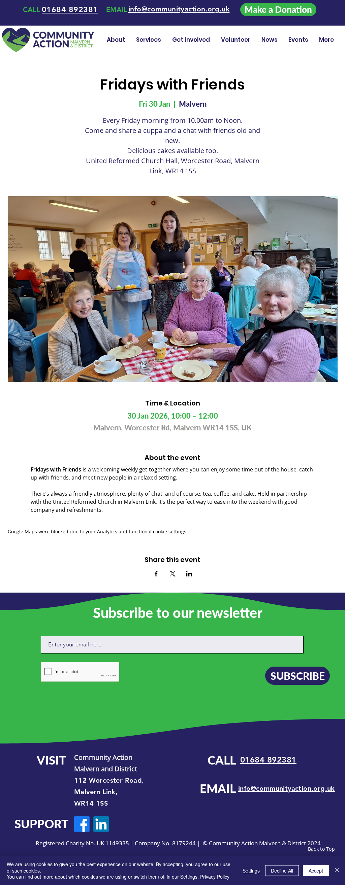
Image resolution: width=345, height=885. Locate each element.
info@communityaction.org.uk (286, 788)
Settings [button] (251, 870)
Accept (316, 870)
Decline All (282, 870)
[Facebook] (82, 824)
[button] (236, 39)
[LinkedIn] (101, 824)
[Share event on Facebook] (156, 573)
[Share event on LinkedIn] (189, 573)
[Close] (337, 870)
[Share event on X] (172, 573)
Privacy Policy (214, 876)
